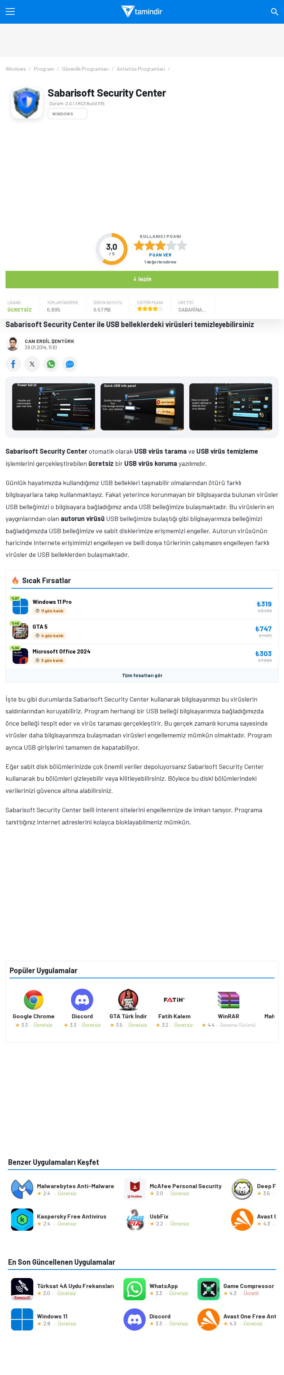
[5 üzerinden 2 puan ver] (150, 245)
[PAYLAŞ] (15, 369)
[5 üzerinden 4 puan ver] (171, 245)
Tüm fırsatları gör (142, 675)
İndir (142, 278)
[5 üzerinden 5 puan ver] (182, 245)
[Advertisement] (142, 176)
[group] (142, 408)
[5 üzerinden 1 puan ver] (139, 245)
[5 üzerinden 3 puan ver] (160, 245)
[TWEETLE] (33, 369)
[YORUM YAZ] (71, 369)
